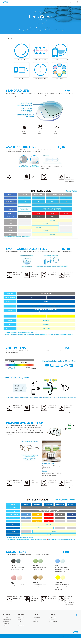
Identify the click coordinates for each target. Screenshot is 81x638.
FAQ (19, 623)
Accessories (5, 627)
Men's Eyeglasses (6, 621)
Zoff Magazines (36, 617)
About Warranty (21, 617)
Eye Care (21, 2)
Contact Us (35, 621)
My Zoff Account (52, 617)
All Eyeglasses (5, 617)
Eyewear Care (20, 621)
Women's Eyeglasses (7, 619)
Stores (45, 2)
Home (4, 38)
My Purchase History (53, 621)
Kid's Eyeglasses (6, 623)
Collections (14, 2)
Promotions (39, 2)
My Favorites (51, 619)
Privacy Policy (21, 625)
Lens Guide (30, 2)
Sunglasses (5, 625)
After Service (20, 619)
